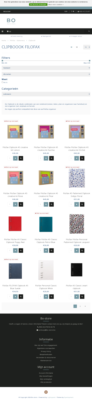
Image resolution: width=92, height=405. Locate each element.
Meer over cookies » (56, 4)
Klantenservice (46, 361)
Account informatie (46, 373)
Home (4, 40)
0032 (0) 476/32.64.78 (47, 327)
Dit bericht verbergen (38, 4)
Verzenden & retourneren (46, 357)
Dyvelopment (68, 397)
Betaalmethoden (46, 354)
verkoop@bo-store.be (47, 330)
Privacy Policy (46, 351)
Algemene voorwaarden (46, 348)
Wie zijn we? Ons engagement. (46, 345)
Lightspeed (51, 397)
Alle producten (46, 382)
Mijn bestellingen (46, 376)
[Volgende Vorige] (85, 306)
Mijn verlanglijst (46, 379)
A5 (6, 82)
